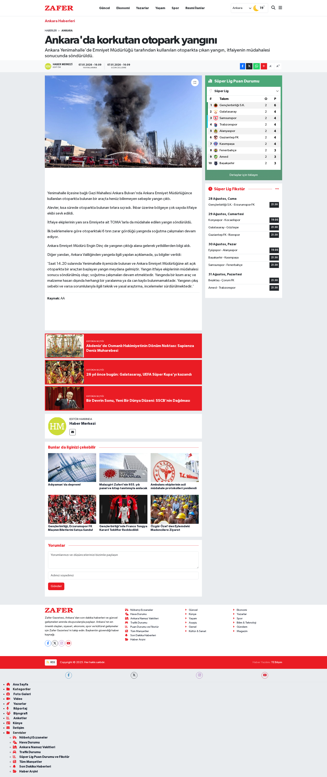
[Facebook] (48, 643)
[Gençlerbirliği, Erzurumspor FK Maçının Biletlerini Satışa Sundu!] (72, 509)
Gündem (242, 626)
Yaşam (160, 8)
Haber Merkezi (82, 423)
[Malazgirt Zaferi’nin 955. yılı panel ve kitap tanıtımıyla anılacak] (123, 467)
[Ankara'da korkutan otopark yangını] (123, 121)
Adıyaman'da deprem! (64, 484)
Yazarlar (142, 8)
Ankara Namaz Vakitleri (144, 618)
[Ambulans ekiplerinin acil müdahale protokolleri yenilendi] (175, 467)
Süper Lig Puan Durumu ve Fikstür (44, 756)
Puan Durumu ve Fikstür (144, 626)
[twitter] (134, 675)
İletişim (18, 727)
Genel (192, 626)
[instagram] (199, 675)
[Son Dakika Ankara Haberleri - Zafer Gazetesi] (59, 8)
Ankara (67, 30)
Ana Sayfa (20, 684)
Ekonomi (123, 8)
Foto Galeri (22, 694)
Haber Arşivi (137, 639)
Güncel (104, 8)
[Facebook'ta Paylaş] (242, 66)
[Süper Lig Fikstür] (277, 189)
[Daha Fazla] (264, 66)
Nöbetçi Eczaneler (141, 610)
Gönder (56, 586)
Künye (192, 614)
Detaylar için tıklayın (244, 175)
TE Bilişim (276, 662)
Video (17, 698)
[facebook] (68, 675)
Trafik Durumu (138, 622)
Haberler (51, 30)
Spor (175, 8)
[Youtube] (68, 643)
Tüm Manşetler (139, 631)
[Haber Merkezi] (57, 426)
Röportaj (20, 708)
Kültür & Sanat (197, 631)
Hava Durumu (138, 614)
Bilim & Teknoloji (246, 622)
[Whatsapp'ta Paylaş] (256, 66)
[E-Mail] (72, 432)
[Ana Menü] (278, 8)
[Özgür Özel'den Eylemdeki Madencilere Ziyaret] (175, 509)
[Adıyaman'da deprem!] (72, 467)
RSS (52, 662)
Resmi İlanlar (195, 8)
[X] (55, 643)
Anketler (20, 718)
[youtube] (265, 675)
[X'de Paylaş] (249, 66)
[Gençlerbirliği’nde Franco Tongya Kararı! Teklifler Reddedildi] (123, 509)
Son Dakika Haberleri (143, 635)
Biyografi (20, 713)
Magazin (242, 631)
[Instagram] (61, 643)
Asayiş (193, 622)
